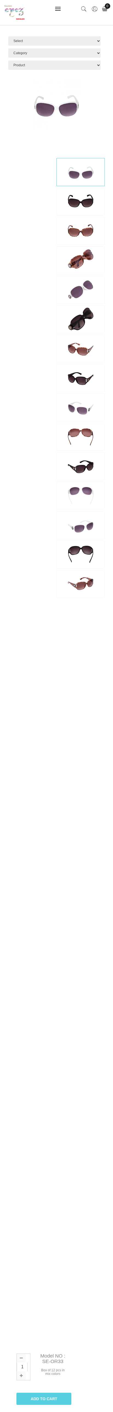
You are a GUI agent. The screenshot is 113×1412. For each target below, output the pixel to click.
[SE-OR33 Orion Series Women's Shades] (80, 172)
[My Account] (94, 9)
